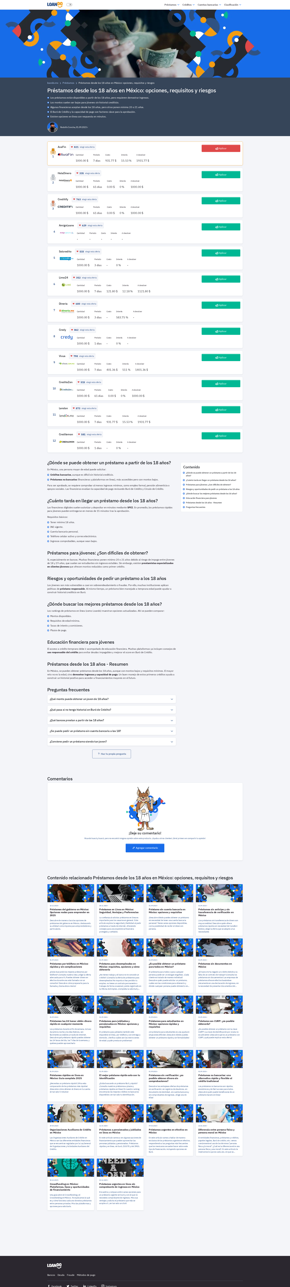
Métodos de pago (86, 1274)
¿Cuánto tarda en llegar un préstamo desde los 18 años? (211, 480)
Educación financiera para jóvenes (201, 498)
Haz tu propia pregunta (113, 753)
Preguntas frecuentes (195, 507)
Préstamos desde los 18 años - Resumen (204, 502)
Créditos (187, 4)
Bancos (51, 1274)
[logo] (55, 4)
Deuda (61, 1274)
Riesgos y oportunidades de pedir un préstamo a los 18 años (213, 489)
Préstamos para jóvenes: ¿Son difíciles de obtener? (208, 484)
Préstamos (170, 4)
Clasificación (231, 4)
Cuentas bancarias (208, 4)
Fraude (70, 1274)
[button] (111, 699)
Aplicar (223, 148)
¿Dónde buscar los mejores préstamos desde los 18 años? (211, 493)
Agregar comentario (147, 847)
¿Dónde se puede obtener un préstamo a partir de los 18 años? (211, 474)
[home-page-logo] (54, 1265)
